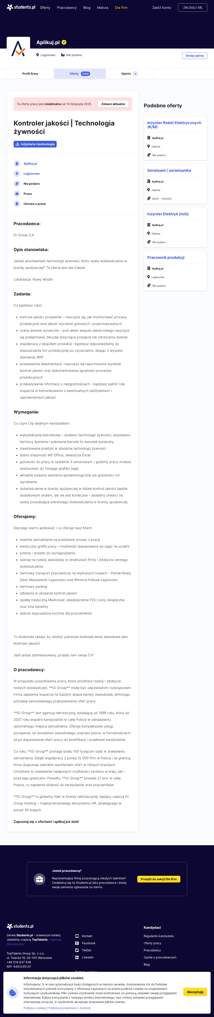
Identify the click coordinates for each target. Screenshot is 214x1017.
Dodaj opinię (195, 55)
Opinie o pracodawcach (160, 957)
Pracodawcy (67, 7)
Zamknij (85, 1008)
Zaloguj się (192, 7)
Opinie (128, 73)
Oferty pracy (152, 943)
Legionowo (32, 173)
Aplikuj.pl (30, 163)
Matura (102, 7)
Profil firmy (30, 73)
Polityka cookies (35, 1008)
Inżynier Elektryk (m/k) (168, 214)
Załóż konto (161, 7)
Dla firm (121, 7)
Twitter (86, 950)
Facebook (89, 943)
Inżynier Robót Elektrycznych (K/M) (174, 125)
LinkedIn (88, 957)
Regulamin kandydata (159, 936)
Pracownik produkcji (166, 257)
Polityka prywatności (62, 1008)
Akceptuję (195, 992)
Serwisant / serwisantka (169, 170)
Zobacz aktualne (113, 104)
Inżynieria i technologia (38, 144)
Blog (86, 7)
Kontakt (87, 936)
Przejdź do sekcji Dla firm (159, 879)
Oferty (45, 7)
